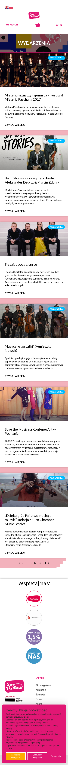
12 (35, 562)
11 (30, 562)
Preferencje (55, 756)
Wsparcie (12, 24)
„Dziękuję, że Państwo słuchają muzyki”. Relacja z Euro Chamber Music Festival (29, 519)
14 (44, 562)
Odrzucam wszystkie (37, 756)
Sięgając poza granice (21, 264)
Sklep (58, 25)
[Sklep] (38, 25)
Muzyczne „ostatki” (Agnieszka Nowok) (28, 348)
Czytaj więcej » (15, 124)
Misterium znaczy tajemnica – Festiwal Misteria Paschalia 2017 (34, 97)
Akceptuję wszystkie (15, 756)
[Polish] (11, 7)
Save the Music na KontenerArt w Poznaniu (30, 431)
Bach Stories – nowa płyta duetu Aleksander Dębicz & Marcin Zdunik (32, 180)
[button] (61, 7)
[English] (7, 7)
